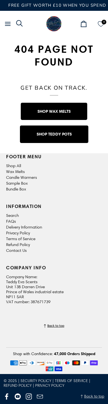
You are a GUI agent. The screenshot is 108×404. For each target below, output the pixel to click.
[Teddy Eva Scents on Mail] (40, 396)
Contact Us (16, 250)
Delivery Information (24, 227)
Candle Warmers (21, 177)
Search (12, 215)
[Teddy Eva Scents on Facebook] (7, 396)
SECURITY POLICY (35, 380)
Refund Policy (18, 244)
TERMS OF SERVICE (71, 380)
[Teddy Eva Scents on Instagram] (29, 396)
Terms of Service (20, 238)
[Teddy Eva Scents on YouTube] (18, 396)
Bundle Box (16, 189)
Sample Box (17, 183)
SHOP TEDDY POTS (54, 134)
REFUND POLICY (18, 385)
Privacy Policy (18, 232)
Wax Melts (15, 171)
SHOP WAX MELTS (54, 111)
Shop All (13, 165)
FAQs (11, 221)
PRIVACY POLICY (49, 385)
